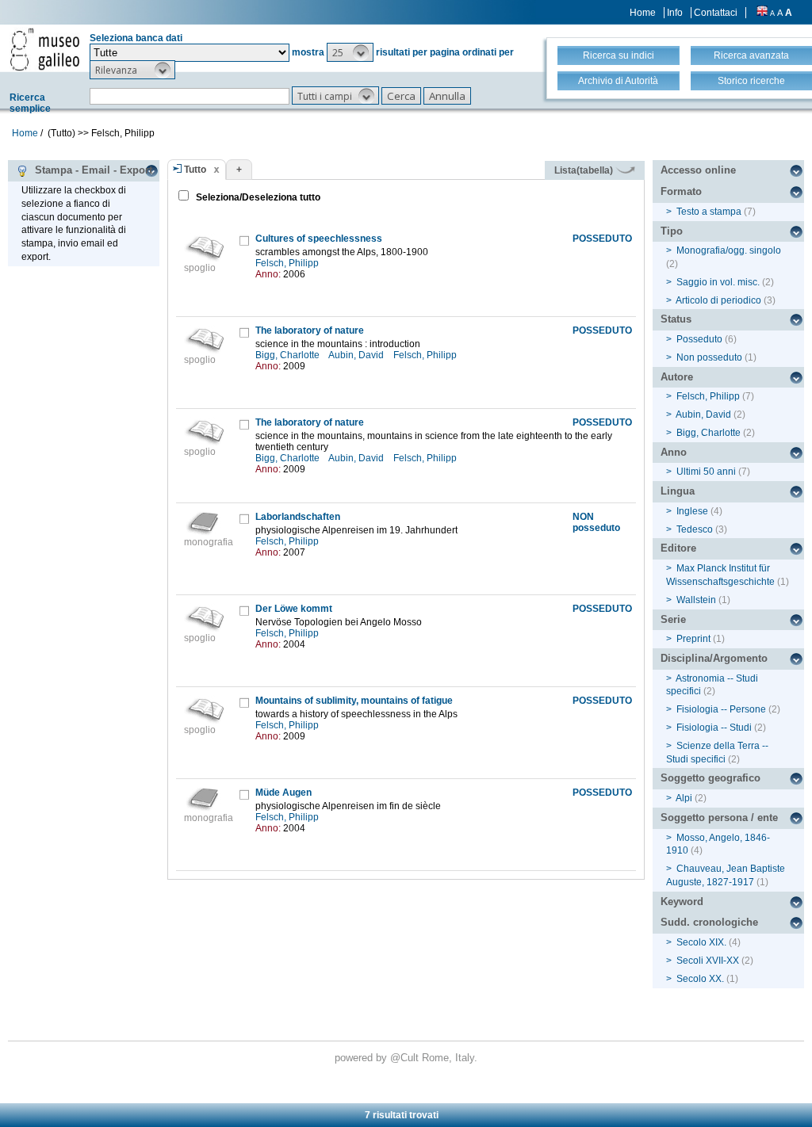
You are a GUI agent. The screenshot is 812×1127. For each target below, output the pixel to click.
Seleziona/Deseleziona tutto (256, 197)
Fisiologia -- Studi (714, 727)
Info (675, 12)
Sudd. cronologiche (709, 922)
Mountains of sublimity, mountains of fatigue (354, 700)
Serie (673, 619)
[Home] (45, 49)
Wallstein (696, 600)
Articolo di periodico (718, 300)
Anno (674, 452)
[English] (762, 12)
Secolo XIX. (701, 942)
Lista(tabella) (584, 170)
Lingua (678, 491)
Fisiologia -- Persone (721, 709)
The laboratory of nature (309, 330)
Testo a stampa (708, 211)
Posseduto (699, 339)
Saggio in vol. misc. (718, 282)
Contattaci (715, 12)
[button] (350, 52)
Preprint (693, 638)
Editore (678, 548)
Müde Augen (283, 792)
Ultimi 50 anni (706, 471)
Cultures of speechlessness (318, 238)
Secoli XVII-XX (707, 960)
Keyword (682, 901)
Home (643, 12)
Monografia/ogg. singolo (728, 250)
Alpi (684, 798)
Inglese (692, 511)
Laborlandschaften (297, 516)
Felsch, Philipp (288, 263)
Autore (677, 377)
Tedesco (694, 529)
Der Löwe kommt (293, 608)
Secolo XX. (700, 978)
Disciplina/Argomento (714, 658)
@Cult (406, 1058)
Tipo (672, 231)
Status (676, 319)
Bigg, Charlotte (288, 355)
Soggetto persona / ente (719, 817)
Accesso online (698, 170)
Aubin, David (357, 355)
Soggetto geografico (710, 778)
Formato (681, 191)
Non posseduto (709, 357)
